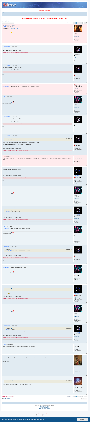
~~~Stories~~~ (76, 36)
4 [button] (80, 22)
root (6, 138)
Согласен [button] (82, 419)
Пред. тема (4, 22)
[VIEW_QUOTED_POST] (11, 138)
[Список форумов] (9, 5)
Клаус (7, 380)
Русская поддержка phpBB (44, 406)
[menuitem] (4, 13)
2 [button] (77, 22)
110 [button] (84, 22)
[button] (74, 23)
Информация (77, 40)
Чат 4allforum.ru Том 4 (8, 21)
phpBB (42, 405)
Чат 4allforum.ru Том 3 (14, 28)
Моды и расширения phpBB (44, 407)
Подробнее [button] (41, 419)
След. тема (11, 22)
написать (65, 413)
